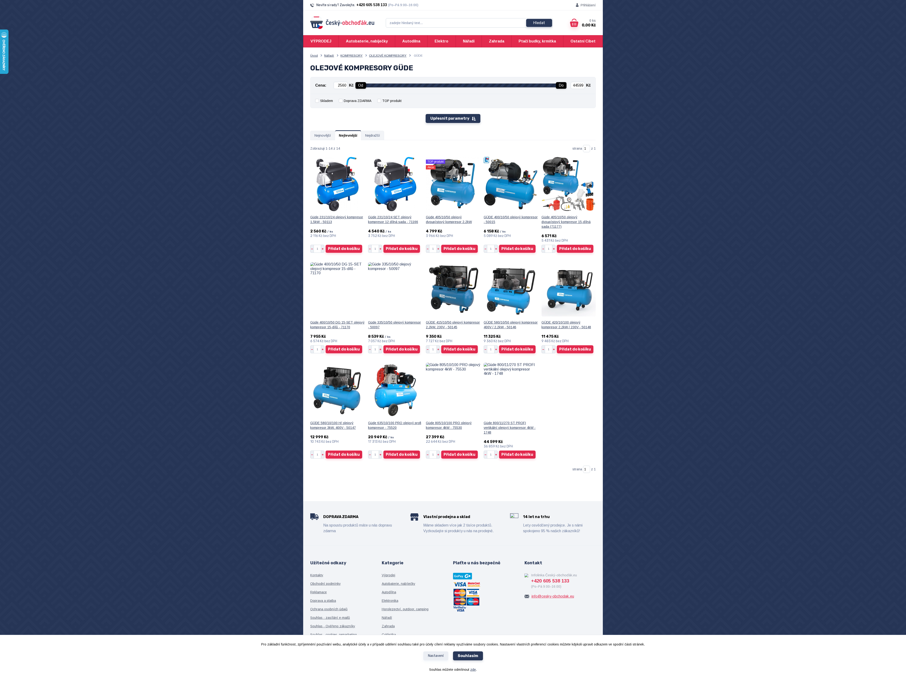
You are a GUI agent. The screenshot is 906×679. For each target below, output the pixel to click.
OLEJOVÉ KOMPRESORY (388, 55)
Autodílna (411, 41)
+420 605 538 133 (371, 5)
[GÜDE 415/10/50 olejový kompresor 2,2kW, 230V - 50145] (453, 289)
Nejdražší (372, 135)
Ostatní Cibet (583, 41)
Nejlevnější (348, 135)
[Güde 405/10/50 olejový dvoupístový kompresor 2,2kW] (453, 184)
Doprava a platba (323, 601)
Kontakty (316, 575)
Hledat (539, 23)
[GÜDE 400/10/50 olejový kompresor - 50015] (511, 184)
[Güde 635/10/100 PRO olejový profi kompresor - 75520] (395, 390)
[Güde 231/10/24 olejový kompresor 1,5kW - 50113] (337, 184)
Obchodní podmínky (325, 584)
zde (473, 669)
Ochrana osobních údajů (329, 609)
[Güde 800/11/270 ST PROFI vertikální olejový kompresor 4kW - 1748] (511, 390)
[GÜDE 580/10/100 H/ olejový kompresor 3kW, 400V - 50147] (337, 390)
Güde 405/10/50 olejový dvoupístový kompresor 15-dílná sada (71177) (566, 221)
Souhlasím (468, 656)
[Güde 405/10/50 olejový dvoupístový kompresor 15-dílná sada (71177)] (568, 184)
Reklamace (318, 592)
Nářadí (468, 41)
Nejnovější (322, 135)
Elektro (441, 41)
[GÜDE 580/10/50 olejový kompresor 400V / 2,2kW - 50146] (511, 289)
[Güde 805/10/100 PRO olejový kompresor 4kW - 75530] (453, 390)
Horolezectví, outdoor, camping (405, 609)
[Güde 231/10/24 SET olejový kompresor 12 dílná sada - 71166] (395, 184)
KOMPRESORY (351, 55)
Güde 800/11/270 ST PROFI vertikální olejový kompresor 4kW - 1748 (510, 427)
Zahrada (496, 41)
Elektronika (390, 601)
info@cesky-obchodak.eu (553, 596)
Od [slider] (360, 85)
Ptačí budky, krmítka (537, 41)
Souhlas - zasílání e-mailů (330, 618)
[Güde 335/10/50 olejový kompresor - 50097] (395, 289)
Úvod (314, 55)
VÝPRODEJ (320, 41)
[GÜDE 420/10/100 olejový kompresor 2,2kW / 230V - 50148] (568, 289)
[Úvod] (342, 23)
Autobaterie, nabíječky (367, 41)
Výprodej (388, 575)
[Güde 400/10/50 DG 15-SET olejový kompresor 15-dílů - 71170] (337, 289)
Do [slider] (561, 85)
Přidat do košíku (344, 248)
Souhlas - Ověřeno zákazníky (332, 626)
